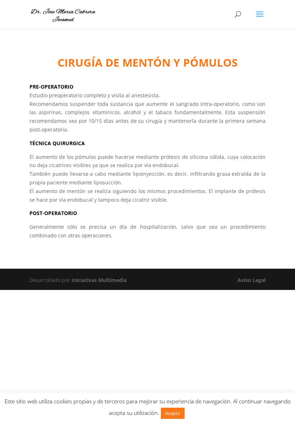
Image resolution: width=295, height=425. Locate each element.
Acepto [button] (172, 413)
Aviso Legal (251, 280)
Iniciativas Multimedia (99, 280)
